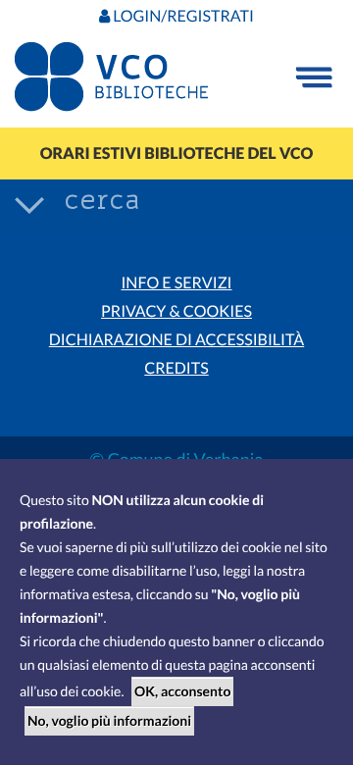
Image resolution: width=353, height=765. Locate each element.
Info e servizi (176, 283)
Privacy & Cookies (176, 311)
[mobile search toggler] (29, 204)
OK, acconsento (182, 691)
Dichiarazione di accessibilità (176, 340)
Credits (176, 368)
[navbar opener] (313, 77)
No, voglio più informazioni (109, 720)
